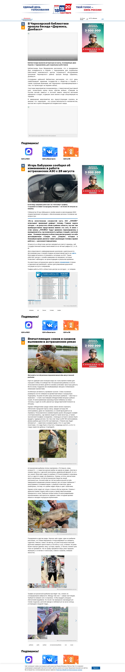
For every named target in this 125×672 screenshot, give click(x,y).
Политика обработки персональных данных (69, 670)
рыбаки (44, 645)
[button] (76, 286)
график (59, 310)
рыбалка (31, 645)
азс (38, 310)
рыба (38, 645)
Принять (95, 668)
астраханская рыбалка (55, 645)
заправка (31, 310)
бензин (44, 310)
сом (66, 645)
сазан (71, 645)
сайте (74, 253)
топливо (52, 310)
